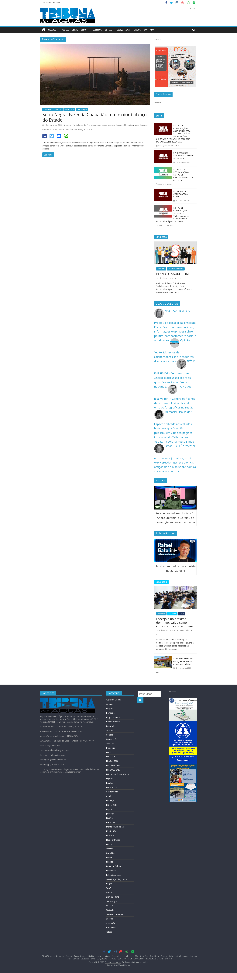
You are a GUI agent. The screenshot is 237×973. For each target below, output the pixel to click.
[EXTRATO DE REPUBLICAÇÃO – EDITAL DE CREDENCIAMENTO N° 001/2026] (163, 169)
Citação (109, 730)
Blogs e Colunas (113, 717)
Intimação (110, 800)
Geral (75, 29)
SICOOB (109, 905)
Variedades (111, 927)
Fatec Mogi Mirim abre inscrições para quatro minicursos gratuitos (183, 661)
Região (109, 883)
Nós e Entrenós (113, 840)
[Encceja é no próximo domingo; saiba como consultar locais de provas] (175, 588)
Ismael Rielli (111, 805)
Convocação (111, 739)
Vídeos (109, 932)
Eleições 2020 (112, 761)
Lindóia (109, 818)
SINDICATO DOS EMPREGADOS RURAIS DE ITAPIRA (183, 156)
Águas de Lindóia (113, 699)
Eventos (97, 29)
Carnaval (110, 726)
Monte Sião (111, 831)
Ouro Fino (110, 853)
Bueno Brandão (113, 721)
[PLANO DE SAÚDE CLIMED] (175, 243)
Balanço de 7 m (83, 125)
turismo (89, 129)
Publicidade (69, 109)
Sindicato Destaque (175, 269)
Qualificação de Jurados (116, 879)
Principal (58, 109)
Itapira (109, 809)
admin (68, 125)
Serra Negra (82, 109)
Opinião (109, 848)
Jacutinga (110, 813)
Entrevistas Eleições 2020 (117, 774)
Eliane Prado (184, 630)
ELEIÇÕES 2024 (124, 29)
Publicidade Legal (114, 875)
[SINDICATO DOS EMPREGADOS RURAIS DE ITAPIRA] (163, 152)
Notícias (109, 844)
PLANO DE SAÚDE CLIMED (174, 274)
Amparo (109, 704)
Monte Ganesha (65, 129)
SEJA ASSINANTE (152, 959)
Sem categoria (112, 897)
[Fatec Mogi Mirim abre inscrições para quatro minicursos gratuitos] (163, 658)
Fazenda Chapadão (124, 125)
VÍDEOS (137, 29)
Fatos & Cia (111, 787)
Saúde (109, 892)
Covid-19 (110, 743)
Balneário (110, 713)
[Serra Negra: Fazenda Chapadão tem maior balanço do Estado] (95, 46)
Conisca (109, 734)
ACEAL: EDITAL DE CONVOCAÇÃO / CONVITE (181, 194)
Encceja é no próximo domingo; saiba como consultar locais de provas (174, 622)
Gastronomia (112, 791)
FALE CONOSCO (166, 959)
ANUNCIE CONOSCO (136, 959)
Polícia (65, 29)
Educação (172, 614)
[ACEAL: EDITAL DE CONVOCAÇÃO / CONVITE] (163, 191)
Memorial (110, 822)
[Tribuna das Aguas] (43, 30)
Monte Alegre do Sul (115, 826)
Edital (108, 29)
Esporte (85, 29)
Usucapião (110, 923)
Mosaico (110, 835)
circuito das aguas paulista (103, 125)
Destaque (47, 109)
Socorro (109, 918)
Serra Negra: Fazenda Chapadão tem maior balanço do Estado (94, 117)
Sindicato (161, 269)
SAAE (108, 888)
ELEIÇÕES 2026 (113, 769)
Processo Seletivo (114, 866)
